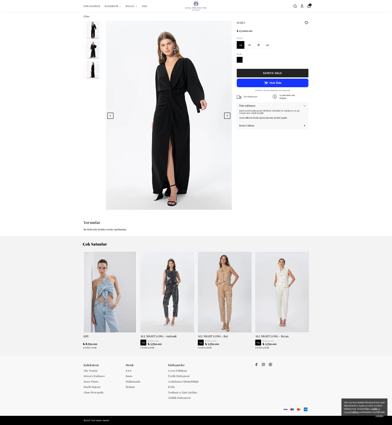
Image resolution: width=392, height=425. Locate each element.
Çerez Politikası (177, 370)
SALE (144, 6)
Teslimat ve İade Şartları (182, 392)
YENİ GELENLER (91, 6)
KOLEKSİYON (111, 6)
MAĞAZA (130, 6)
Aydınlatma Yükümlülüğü (183, 381)
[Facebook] (256, 364)
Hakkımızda (133, 381)
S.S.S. (129, 370)
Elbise (87, 16)
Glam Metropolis (94, 392)
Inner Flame (91, 381)
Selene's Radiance (94, 376)
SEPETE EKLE (272, 73)
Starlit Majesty (92, 387)
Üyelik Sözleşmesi (179, 376)
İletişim (130, 387)
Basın (129, 376)
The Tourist (91, 370)
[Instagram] (263, 364)
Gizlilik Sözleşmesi (179, 397)
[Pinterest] (270, 364)
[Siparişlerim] (302, 6)
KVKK (171, 387)
